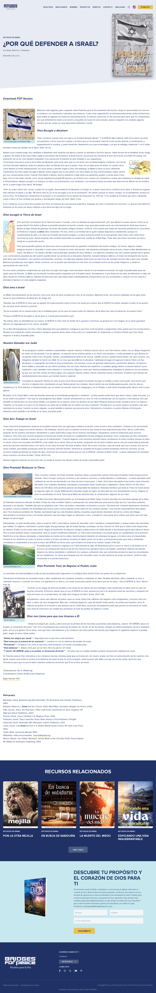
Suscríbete (84, 931)
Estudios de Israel (11, 831)
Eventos (96, 7)
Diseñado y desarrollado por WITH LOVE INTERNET (78, 990)
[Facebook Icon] (59, 971)
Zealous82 (120, 7)
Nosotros (48, 7)
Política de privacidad (10, 985)
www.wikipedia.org (41, 735)
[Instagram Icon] (65, 971)
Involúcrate (61, 7)
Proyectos (85, 7)
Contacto (108, 7)
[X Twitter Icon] (70, 971)
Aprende (73, 7)
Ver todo (78, 850)
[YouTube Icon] (76, 971)
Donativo (145, 7)
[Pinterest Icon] (81, 971)
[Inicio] (10, 7)
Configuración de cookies (30, 985)
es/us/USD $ (67, 962)
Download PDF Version (18, 98)
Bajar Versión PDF (11, 678)
